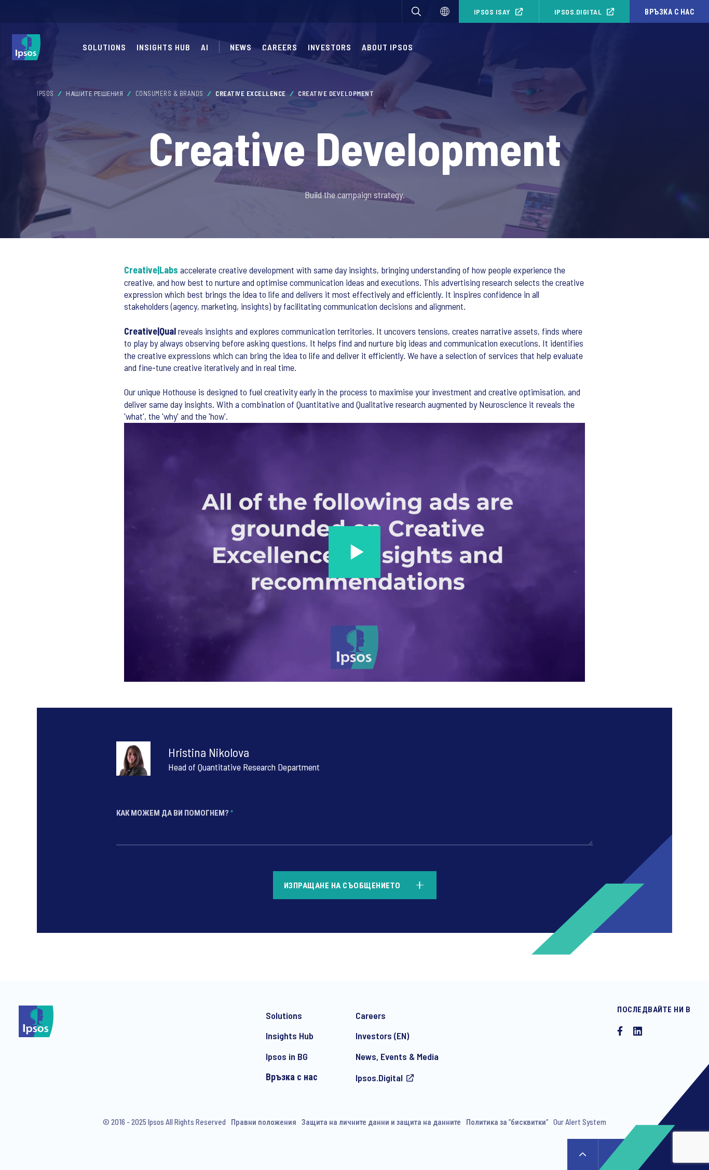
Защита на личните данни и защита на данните (381, 1121)
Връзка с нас (669, 11)
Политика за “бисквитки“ (507, 1121)
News (241, 47)
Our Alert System (579, 1121)
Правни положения (263, 1121)
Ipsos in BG (287, 1056)
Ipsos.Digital (578, 11)
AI (205, 47)
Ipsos (45, 93)
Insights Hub (163, 47)
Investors (329, 47)
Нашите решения (94, 93)
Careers (279, 47)
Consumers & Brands (169, 93)
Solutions (104, 47)
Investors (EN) (382, 1035)
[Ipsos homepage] (29, 47)
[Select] (444, 11)
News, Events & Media (397, 1056)
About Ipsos (387, 47)
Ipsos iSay (492, 11)
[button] (416, 11)
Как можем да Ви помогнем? (174, 812)
